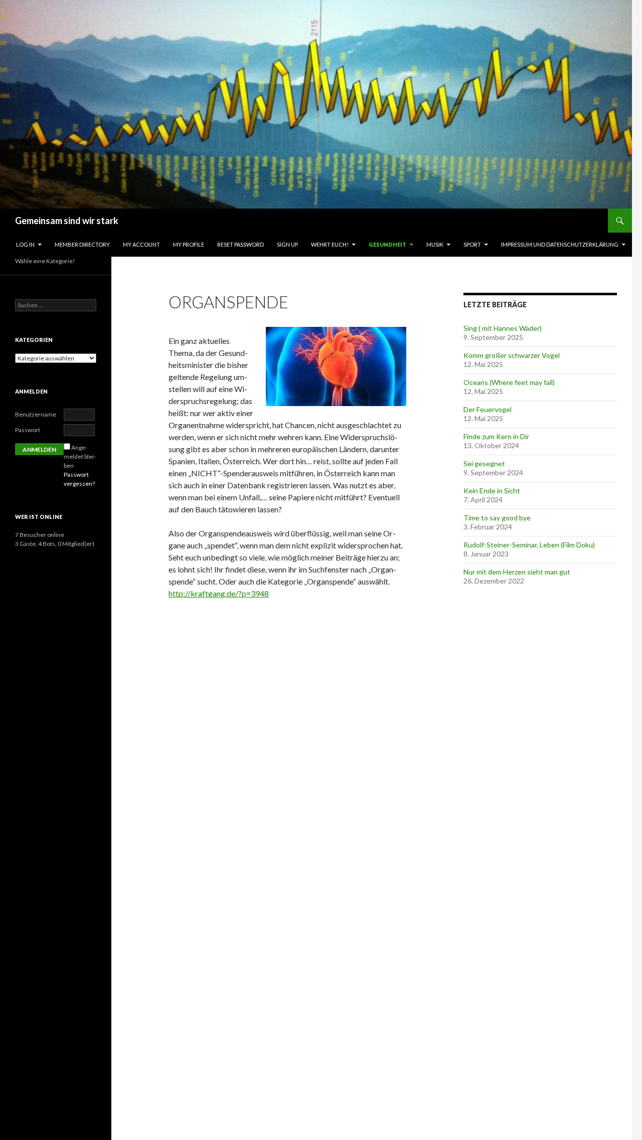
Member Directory (82, 244)
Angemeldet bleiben (80, 456)
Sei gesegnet (484, 463)
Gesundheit (387, 244)
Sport (472, 244)
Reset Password (240, 244)
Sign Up (287, 244)
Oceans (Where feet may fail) (509, 382)
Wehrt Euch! (330, 244)
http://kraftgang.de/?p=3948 (219, 593)
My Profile (188, 244)
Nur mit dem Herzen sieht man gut (516, 571)
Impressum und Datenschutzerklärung (559, 244)
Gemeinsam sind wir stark (66, 220)
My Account (141, 244)
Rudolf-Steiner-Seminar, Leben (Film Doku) (529, 544)
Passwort (27, 430)
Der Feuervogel (487, 409)
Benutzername (35, 414)
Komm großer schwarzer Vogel (511, 355)
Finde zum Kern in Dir (496, 436)
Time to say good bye (497, 517)
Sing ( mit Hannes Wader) (502, 328)
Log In (25, 244)
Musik (434, 244)
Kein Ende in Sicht (491, 490)
